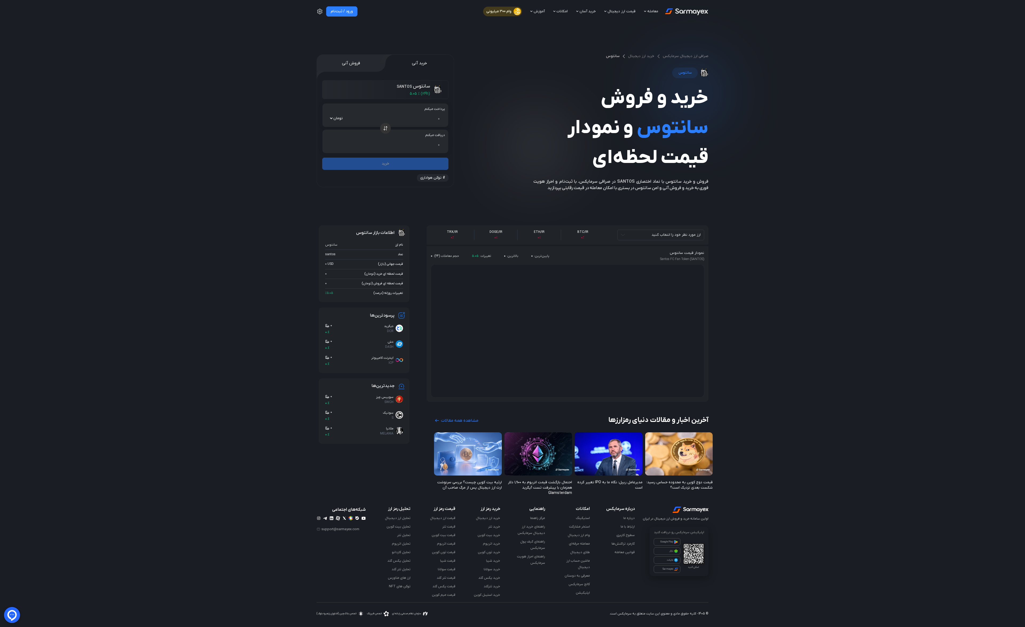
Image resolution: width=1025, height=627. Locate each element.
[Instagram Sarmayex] (319, 518)
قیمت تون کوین (443, 552)
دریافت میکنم (435, 135)
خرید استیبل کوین (487, 595)
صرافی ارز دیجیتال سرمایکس (685, 56)
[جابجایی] (385, 128)
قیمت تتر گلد (446, 578)
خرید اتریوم (491, 543)
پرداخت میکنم (434, 109)
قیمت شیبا (447, 560)
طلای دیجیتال (580, 552)
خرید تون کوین (489, 552)
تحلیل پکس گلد (399, 560)
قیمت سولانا (446, 569)
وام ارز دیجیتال (579, 535)
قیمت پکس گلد (443, 586)
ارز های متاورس (399, 578)
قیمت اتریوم (446, 543)
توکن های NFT (400, 586)
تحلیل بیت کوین (399, 526)
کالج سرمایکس (579, 584)
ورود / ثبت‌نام (342, 11)
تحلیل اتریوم (401, 543)
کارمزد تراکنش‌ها (623, 543)
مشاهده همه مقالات (459, 420)
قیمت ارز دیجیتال (442, 518)
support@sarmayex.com (340, 529)
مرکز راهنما (537, 518)
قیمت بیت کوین (443, 535)
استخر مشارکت (579, 526)
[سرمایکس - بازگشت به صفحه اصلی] (686, 11)
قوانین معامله (624, 552)
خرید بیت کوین (489, 535)
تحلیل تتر (404, 535)
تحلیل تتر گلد (401, 569)
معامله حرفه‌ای (579, 543)
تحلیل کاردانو (401, 552)
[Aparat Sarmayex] (338, 518)
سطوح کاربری (625, 535)
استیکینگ (583, 518)
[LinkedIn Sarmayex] (331, 518)
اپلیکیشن (583, 592)
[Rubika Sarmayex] (351, 518)
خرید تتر (494, 526)
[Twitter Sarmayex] (344, 518)
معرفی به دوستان (577, 575)
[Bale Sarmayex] (357, 518)
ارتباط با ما (628, 526)
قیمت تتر (448, 526)
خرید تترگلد (492, 586)
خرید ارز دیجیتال (641, 56)
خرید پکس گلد (489, 578)
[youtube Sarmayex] (363, 518)
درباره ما (629, 518)
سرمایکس (624, 614)
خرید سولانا (492, 569)
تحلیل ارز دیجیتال (398, 518)
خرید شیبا (493, 560)
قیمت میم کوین (443, 595)
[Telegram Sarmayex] (325, 518)
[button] (320, 13)
